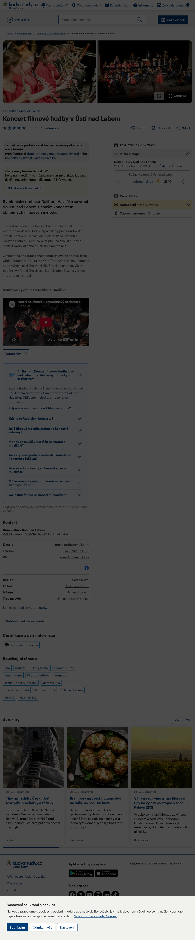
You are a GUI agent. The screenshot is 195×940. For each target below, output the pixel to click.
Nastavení (67, 927)
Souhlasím (17, 927)
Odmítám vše (42, 927)
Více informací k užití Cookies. (95, 916)
